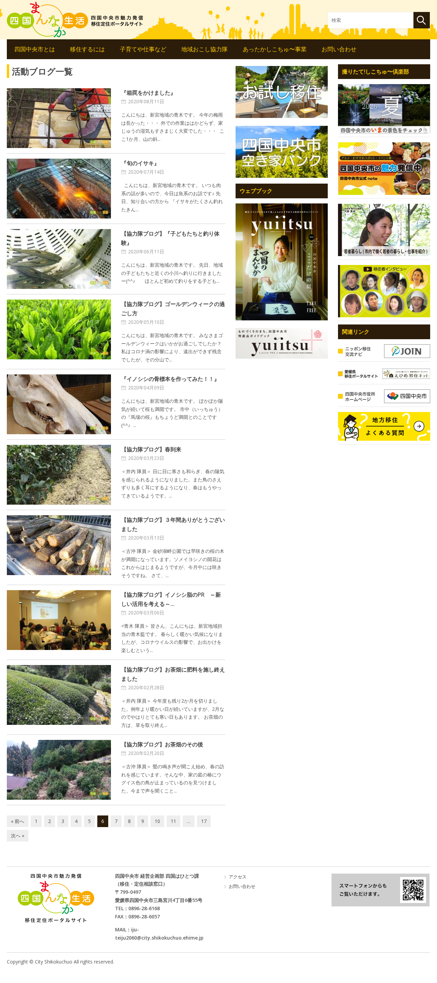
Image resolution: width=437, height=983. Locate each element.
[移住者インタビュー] (384, 291)
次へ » (17, 835)
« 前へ (17, 821)
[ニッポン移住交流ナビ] (384, 351)
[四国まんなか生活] (75, 19)
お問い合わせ (339, 49)
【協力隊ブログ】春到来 (151, 449)
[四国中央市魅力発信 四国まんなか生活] (56, 898)
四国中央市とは (34, 49)
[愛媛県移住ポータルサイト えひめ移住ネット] (384, 374)
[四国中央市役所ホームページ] (384, 396)
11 (173, 821)
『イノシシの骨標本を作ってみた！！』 (170, 379)
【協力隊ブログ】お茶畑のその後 (162, 744)
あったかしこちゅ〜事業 (275, 49)
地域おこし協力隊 (204, 49)
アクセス (237, 877)
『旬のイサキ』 (140, 163)
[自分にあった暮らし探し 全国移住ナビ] (282, 261)
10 (157, 821)
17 (204, 821)
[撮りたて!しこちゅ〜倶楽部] (384, 108)
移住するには (87, 49)
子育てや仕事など (143, 49)
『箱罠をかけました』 (148, 92)
